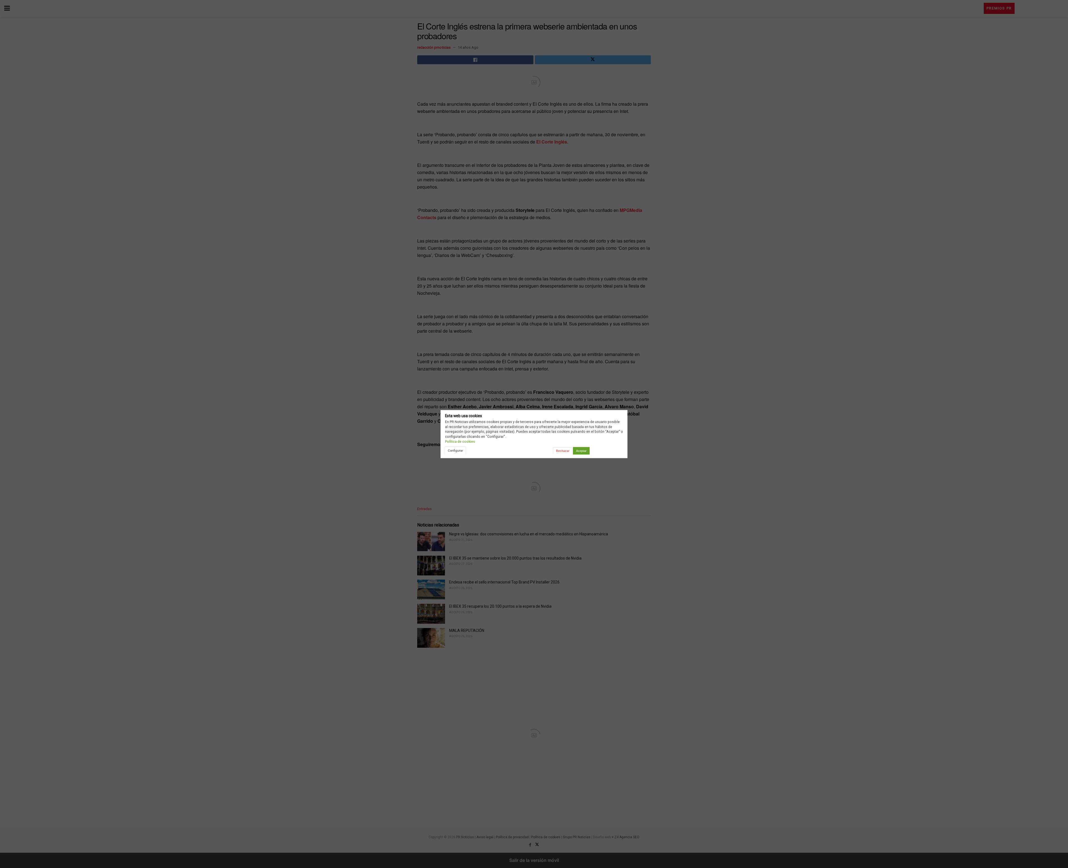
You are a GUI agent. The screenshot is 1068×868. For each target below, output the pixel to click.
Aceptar (581, 450)
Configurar (455, 450)
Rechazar (562, 450)
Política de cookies (460, 441)
